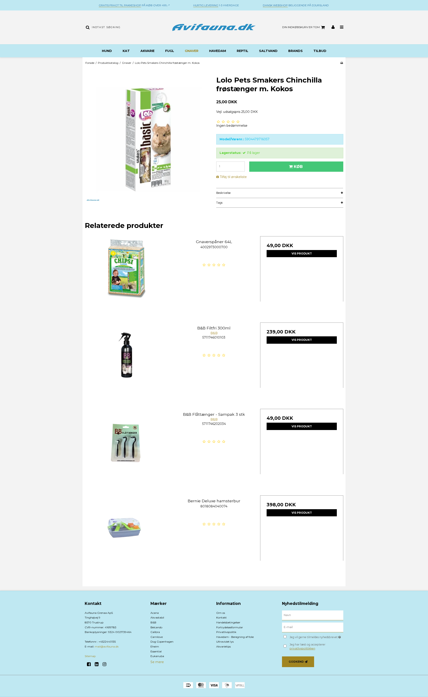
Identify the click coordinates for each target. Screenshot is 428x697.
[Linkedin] (98, 664)
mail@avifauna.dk (107, 646)
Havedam (217, 51)
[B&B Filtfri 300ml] (126, 364)
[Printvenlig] (341, 62)
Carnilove (156, 637)
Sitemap (90, 656)
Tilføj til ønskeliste (233, 177)
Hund (107, 51)
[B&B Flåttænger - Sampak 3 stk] (126, 450)
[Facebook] (90, 664)
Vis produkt (302, 253)
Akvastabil (157, 617)
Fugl (169, 51)
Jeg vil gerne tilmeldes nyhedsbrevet (316, 636)
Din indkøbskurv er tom (301, 27)
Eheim (154, 646)
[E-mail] (312, 627)
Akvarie (147, 51)
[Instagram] (106, 664)
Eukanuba (157, 656)
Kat (126, 51)
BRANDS (295, 51)
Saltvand (268, 51)
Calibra (155, 632)
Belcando (156, 627)
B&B (153, 622)
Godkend (296, 661)
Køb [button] (298, 166)
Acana (154, 612)
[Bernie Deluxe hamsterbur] (126, 537)
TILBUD (319, 51)
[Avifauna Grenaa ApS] (213, 27)
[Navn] (312, 615)
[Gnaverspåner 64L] (126, 277)
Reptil (242, 51)
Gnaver (191, 51)
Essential (156, 651)
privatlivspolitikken (302, 648)
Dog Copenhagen (161, 641)
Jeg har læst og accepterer (307, 646)
